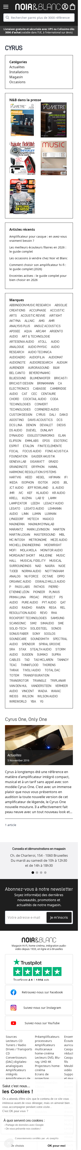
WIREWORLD (18, 701)
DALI (52, 414)
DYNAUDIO (16, 435)
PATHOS (39, 586)
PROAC (35, 597)
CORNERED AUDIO (47, 409)
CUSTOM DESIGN (21, 414)
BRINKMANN (46, 383)
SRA (12, 649)
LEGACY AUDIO (54, 503)
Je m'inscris (59, 917)
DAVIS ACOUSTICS (40, 420)
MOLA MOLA (28, 550)
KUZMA (27, 498)
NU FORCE (32, 576)
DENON (31, 425)
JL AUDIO (58, 487)
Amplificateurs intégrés (16, 1072)
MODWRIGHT (53, 545)
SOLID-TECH (18, 628)
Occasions (17, 82)
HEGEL (40, 477)
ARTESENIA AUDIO (22, 341)
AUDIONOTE (17, 362)
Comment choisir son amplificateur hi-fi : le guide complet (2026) (37, 267)
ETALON (28, 446)
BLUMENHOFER (40, 378)
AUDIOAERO (17, 357)
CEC (34, 394)
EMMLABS (32, 440)
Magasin (16, 77)
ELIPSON (15, 440)
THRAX (14, 670)
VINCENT (28, 691)
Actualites (17, 67)
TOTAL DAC (52, 670)
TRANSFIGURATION (36, 675)
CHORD (14, 399)
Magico (48, 519)
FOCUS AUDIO (32, 451)
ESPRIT (14, 446)
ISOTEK (43, 482)
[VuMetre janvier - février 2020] (23, 119)
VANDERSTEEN (41, 686)
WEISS (14, 696)
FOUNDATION (18, 456)
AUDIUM (62, 362)
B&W (56, 367)
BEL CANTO (17, 373)
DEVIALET (47, 425)
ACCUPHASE (38, 310)
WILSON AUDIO (47, 696)
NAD (38, 566)
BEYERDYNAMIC (39, 373)
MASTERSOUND (45, 534)
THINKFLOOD (30, 665)
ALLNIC (30, 320)
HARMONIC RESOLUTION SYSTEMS (32, 472)
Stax (23, 649)
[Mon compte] (65, 6)
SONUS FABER (19, 633)
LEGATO (15, 508)
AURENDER (17, 367)
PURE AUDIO (30, 602)
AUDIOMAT (56, 357)
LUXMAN (50, 513)
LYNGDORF (16, 519)
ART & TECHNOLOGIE (36, 336)
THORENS (49, 665)
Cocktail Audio (35, 399)
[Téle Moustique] (23, 196)
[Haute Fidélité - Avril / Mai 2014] (23, 158)
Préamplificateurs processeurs (47, 1039)
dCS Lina (16, 425)
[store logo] (38, 7)
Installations (19, 72)
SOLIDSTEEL (39, 628)
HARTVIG (15, 477)
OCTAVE (48, 576)
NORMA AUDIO (32, 571)
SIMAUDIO (47, 623)
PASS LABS (23, 586)
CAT (25, 394)
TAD (27, 659)
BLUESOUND (18, 378)
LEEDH (35, 503)
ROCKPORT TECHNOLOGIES (28, 618)
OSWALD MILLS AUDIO (50, 581)
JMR (12, 493)
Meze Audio (59, 540)
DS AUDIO (16, 430)
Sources (11, 1037)
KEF (30, 493)
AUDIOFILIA (37, 357)
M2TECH (33, 519)
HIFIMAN (55, 477)
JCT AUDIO (16, 487)
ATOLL (43, 341)
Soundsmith (40, 639)
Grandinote (18, 467)
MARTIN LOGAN (20, 534)
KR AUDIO (58, 493)
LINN (25, 513)
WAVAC (56, 691)
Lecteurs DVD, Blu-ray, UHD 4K (47, 1060)
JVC (21, 493)
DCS (60, 420)
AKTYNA (15, 320)
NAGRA (50, 566)
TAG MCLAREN (44, 659)
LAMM (52, 498)
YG (41, 701)
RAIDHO (27, 607)
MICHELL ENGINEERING (25, 545)
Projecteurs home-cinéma (47, 1068)
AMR (52, 320)
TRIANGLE (40, 680)
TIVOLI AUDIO (32, 670)
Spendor (29, 644)
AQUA (28, 331)
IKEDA (13, 482)
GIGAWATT (37, 461)
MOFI (13, 550)
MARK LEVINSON (38, 529)
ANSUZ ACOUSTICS (47, 326)
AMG (42, 320)
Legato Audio (34, 508)
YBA (34, 701)
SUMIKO (42, 654)
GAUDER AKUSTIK (43, 456)
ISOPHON (27, 482)
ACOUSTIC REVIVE (33, 315)
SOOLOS (49, 633)
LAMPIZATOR (18, 503)
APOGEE (15, 331)
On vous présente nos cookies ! (25, 1128)
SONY (36, 633)
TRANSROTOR (19, 680)
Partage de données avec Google (26, 1125)
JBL (65, 482)
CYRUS (41, 414)
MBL (62, 534)
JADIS (56, 482)
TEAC (13, 665)
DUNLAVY (46, 430)
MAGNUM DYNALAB (41, 524)
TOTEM (14, 675)
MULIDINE (46, 555)
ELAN (62, 435)
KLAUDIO (42, 493)
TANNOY (63, 659)
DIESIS (61, 425)
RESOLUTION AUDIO (23, 613)
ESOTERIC (61, 440)
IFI (66, 477)
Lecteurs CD (14, 1041)
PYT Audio (49, 602)
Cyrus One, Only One (26, 719)
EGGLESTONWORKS (41, 435)
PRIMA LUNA (17, 597)
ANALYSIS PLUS (20, 326)
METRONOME (38, 540)
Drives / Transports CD (19, 1051)
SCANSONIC (18, 623)
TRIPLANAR (58, 680)
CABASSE (40, 388)
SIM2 (33, 623)
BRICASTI (60, 378)
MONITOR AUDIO (51, 550)
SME (61, 623)
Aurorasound (39, 367)
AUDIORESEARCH (41, 362)
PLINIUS (54, 592)
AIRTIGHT (55, 315)
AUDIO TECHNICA (40, 352)
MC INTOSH (17, 540)
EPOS (46, 440)
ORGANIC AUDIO (20, 581)
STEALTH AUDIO (41, 649)
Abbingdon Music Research (30, 305)
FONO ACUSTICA (56, 451)
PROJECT (49, 597)
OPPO (61, 576)
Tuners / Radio (16, 1045)
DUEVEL (31, 430)
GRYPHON (38, 467)
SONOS (56, 628)
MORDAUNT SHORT (22, 555)
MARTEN (59, 529)
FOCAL (14, 451)
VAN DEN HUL (18, 686)
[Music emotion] (55, 158)
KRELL (14, 498)
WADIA (43, 691)
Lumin (37, 513)
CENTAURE (48, 394)
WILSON (28, 696)
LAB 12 (40, 498)
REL (62, 607)
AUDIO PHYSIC (38, 347)
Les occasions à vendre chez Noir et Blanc (38, 258)
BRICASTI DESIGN (21, 383)
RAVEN (41, 607)
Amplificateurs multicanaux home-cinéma (45, 1049)
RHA (54, 613)
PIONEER (39, 592)
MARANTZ (16, 529)
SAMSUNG (57, 618)
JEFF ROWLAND (38, 487)
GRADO (53, 461)
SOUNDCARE (18, 639)
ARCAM (41, 331)
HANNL (53, 467)
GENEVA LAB (18, 461)
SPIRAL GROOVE (49, 644)
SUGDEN (28, 654)
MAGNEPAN (17, 524)
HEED (29, 477)
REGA (53, 607)
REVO (44, 613)
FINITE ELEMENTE (50, 446)
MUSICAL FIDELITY (33, 560)
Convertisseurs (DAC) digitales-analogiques (16, 1062)
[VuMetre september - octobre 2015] (55, 119)
